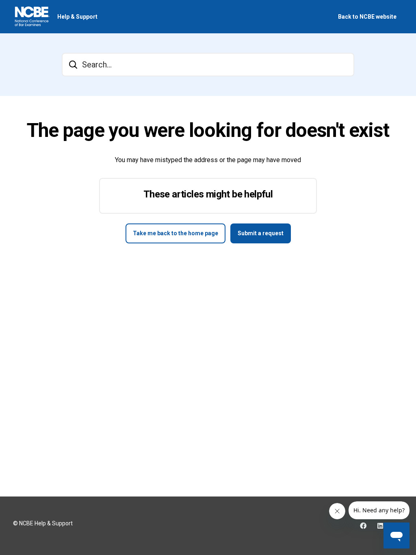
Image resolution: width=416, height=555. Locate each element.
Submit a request (261, 233)
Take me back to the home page (175, 233)
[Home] (32, 17)
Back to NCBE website (367, 16)
